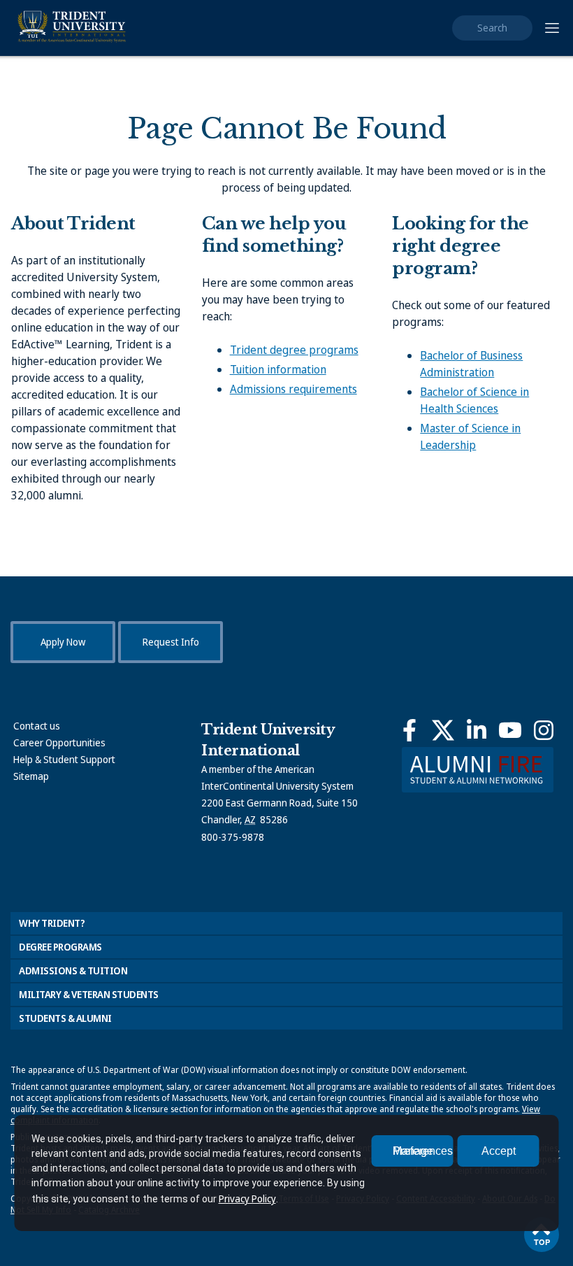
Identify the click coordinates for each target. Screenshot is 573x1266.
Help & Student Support (64, 759)
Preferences (423, 1151)
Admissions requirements (293, 389)
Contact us (36, 725)
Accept (498, 1151)
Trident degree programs (294, 349)
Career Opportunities (59, 742)
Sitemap (31, 776)
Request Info (171, 641)
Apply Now (63, 641)
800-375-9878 (232, 837)
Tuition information (278, 369)
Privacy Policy (247, 1198)
